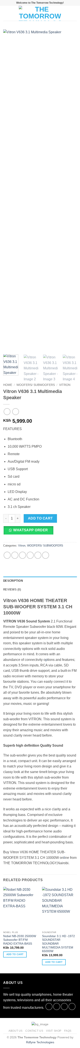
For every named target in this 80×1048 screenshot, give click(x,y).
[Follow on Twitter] (64, 1006)
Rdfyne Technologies (40, 1042)
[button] (5, 13)
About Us (16, 1030)
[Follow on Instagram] (56, 1006)
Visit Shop (53, 1030)
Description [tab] (13, 580)
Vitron (64, 385)
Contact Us (34, 1030)
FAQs (67, 1030)
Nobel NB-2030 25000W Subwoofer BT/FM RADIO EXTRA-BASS (19, 940)
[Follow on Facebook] (48, 1006)
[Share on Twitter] (22, 555)
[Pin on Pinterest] (37, 555)
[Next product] (7, 411)
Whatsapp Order (30, 530)
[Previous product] (15, 411)
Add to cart (40, 518)
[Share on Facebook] (14, 555)
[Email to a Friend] (30, 555)
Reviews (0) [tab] (12, 589)
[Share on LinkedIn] (45, 555)
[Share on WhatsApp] (7, 555)
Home (7, 385)
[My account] (67, 13)
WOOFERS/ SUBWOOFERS (35, 385)
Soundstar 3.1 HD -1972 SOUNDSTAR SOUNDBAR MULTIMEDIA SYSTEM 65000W (58, 944)
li (64, 857)
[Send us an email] (72, 1006)
